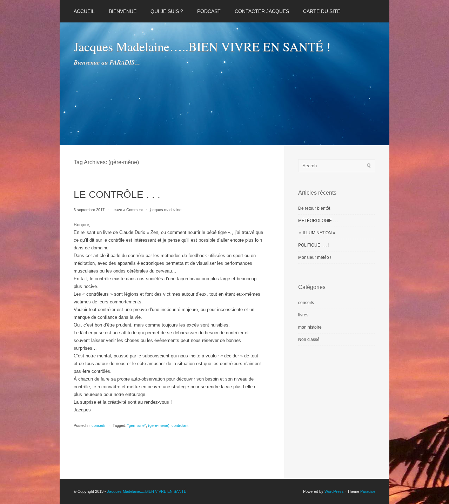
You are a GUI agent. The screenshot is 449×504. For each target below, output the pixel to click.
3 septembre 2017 (90, 210)
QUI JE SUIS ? (166, 11)
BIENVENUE (122, 11)
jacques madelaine (165, 210)
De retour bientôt (314, 208)
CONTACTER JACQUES (262, 11)
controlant (180, 425)
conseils (99, 425)
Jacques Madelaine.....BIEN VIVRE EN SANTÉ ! (147, 491)
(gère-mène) (158, 425)
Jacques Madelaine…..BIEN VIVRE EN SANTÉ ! (202, 46)
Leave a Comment (127, 210)
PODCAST (209, 11)
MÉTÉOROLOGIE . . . (318, 220)
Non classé (309, 339)
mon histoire (310, 327)
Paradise (367, 491)
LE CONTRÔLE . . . (117, 194)
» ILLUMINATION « (317, 232)
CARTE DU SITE (321, 11)
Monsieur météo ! (314, 257)
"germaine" (136, 425)
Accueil (84, 11)
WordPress (334, 491)
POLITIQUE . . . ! (313, 245)
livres (303, 315)
